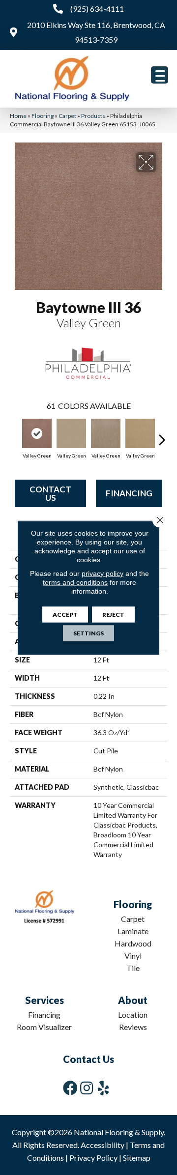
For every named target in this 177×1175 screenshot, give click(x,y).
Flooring (42, 115)
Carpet (67, 115)
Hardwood (133, 943)
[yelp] (103, 1087)
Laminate (133, 931)
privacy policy (102, 573)
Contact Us (50, 493)
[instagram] (86, 1087)
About (133, 1000)
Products (93, 115)
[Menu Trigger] (159, 75)
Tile (133, 968)
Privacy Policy (93, 1157)
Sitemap (136, 1157)
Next (162, 434)
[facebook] (70, 1087)
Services (44, 1000)
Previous (14, 434)
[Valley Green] (37, 433)
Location (133, 1014)
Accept (65, 614)
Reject (113, 614)
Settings (88, 632)
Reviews (133, 1027)
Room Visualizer (44, 1027)
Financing (129, 493)
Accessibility (102, 1144)
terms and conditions (75, 582)
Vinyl (133, 955)
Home (18, 115)
